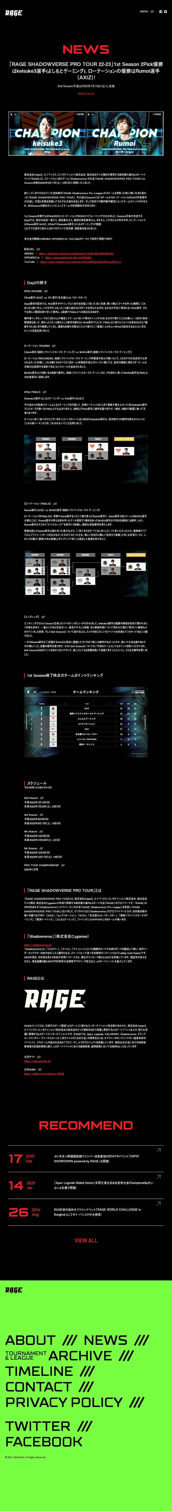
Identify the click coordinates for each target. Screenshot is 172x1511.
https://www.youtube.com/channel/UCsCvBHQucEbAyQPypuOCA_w (80, 262)
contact (38, 1387)
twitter (38, 1426)
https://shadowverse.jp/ (38, 945)
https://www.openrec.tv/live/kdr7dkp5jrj (68, 257)
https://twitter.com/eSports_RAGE (44, 1073)
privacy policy (64, 1402)
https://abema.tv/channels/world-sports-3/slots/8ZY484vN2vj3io (76, 253)
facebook (44, 1442)
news (106, 1340)
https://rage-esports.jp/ (37, 1061)
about (30, 1340)
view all (86, 1240)
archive (58, 1356)
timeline (39, 1371)
